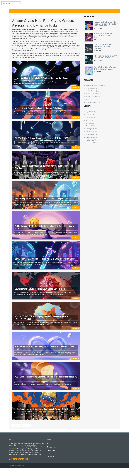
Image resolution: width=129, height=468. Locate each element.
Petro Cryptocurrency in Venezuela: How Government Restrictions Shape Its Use (46, 378)
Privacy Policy (51, 450)
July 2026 (90, 115)
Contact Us (50, 456)
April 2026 (90, 123)
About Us (50, 444)
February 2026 (91, 129)
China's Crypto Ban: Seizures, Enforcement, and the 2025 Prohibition (103, 46)
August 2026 (91, 112)
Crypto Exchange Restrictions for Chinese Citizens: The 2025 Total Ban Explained (44, 167)
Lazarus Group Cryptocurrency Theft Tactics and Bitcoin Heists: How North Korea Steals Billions (106, 24)
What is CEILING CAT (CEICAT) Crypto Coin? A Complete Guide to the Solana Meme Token (43, 317)
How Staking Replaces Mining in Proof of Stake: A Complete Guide (42, 198)
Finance (89, 99)
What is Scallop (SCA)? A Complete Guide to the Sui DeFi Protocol (105, 68)
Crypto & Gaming (92, 91)
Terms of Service (52, 447)
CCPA (49, 453)
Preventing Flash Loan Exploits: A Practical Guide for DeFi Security (42, 78)
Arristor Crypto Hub (18, 459)
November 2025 (92, 137)
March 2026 (91, 126)
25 (29, 426)
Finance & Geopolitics (93, 94)
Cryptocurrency (92, 88)
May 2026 (90, 120)
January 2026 (91, 131)
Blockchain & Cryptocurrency (96, 85)
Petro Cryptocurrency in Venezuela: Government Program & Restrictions (44, 409)
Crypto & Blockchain (93, 102)
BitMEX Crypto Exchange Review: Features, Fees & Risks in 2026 (41, 138)
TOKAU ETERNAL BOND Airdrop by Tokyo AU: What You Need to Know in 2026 (44, 348)
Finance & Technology (93, 96)
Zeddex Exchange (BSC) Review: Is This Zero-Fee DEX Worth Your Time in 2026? (44, 227)
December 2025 (92, 134)
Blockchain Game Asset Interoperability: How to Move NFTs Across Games (45, 258)
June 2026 (90, 117)
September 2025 (92, 143)
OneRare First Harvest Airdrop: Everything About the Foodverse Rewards (104, 35)
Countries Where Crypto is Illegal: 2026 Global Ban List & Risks (41, 288)
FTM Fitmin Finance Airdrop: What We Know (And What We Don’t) (105, 57)
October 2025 (91, 140)
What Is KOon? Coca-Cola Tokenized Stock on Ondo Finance (39, 108)
